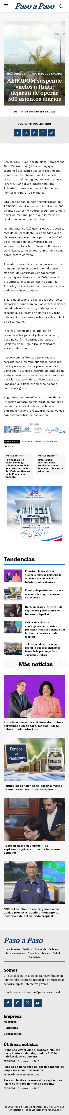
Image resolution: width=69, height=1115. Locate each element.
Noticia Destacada (47, 73)
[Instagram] (18, 1003)
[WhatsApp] (34, 132)
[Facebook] (17, 132)
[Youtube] (38, 1003)
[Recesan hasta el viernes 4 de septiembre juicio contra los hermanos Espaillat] (13, 610)
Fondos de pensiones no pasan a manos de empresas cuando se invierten (44, 594)
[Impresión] (43, 132)
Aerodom (27, 441)
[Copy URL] (51, 132)
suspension (50, 441)
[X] (26, 132)
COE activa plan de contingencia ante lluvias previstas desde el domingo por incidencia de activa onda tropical (45, 629)
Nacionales (16, 73)
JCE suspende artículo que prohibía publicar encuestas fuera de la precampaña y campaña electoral (42, 649)
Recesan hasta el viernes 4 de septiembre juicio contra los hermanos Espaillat (43, 610)
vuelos (9, 446)
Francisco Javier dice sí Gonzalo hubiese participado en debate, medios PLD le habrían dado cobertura (43, 576)
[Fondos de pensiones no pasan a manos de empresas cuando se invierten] (13, 593)
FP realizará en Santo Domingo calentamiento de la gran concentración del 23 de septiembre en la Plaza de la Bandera (18, 468)
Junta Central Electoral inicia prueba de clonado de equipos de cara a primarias (50, 465)
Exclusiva (9, 1061)
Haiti (38, 441)
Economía (9, 1074)
